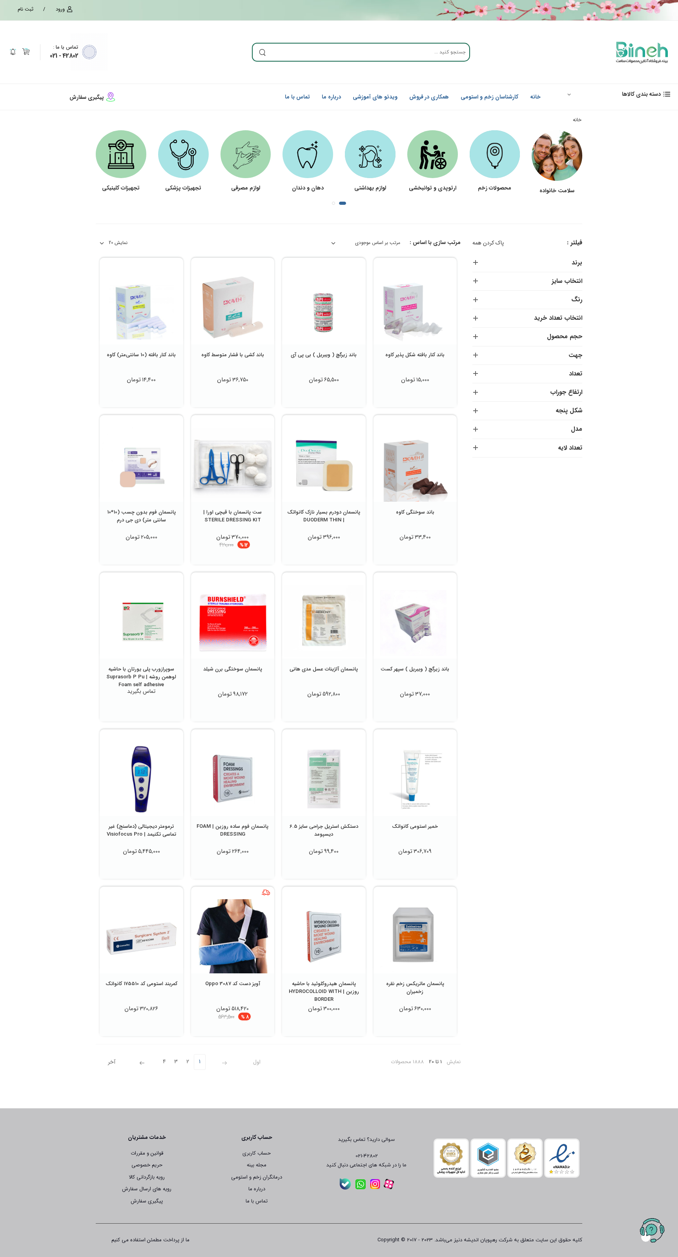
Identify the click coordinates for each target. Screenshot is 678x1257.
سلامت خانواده (556, 190)
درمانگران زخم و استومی (256, 1177)
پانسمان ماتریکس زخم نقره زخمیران (415, 988)
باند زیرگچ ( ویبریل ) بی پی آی (324, 355)
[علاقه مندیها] (429, 335)
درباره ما (331, 97)
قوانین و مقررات (147, 1153)
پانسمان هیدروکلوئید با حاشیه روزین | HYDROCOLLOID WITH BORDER (324, 992)
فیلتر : (574, 243)
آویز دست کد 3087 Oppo (232, 984)
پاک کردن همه (488, 243)
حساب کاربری (256, 1153)
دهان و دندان (308, 188)
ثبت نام (25, 9)
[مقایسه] (415, 335)
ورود (60, 9)
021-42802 (366, 1156)
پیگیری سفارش (86, 97)
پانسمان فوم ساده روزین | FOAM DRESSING (232, 830)
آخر (111, 1062)
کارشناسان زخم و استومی (489, 97)
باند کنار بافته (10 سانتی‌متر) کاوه (141, 355)
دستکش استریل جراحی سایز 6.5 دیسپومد (324, 830)
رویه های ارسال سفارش (146, 1189)
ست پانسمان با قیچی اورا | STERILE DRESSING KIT (232, 516)
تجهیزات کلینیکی (121, 188)
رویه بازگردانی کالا (147, 1177)
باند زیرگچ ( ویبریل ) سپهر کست (415, 669)
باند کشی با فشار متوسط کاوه (232, 355)
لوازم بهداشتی (370, 188)
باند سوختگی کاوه (415, 512)
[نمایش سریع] (401, 335)
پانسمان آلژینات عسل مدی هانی (324, 669)
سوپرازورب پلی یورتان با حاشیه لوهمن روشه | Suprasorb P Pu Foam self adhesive (141, 677)
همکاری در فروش (429, 97)
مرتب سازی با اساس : (435, 243)
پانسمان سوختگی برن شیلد (232, 669)
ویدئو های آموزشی (375, 97)
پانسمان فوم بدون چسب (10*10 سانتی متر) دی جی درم (141, 516)
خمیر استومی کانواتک (415, 826)
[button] (615, 94)
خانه (535, 97)
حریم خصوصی (146, 1165)
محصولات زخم (494, 188)
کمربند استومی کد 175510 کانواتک (141, 984)
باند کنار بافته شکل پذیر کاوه (415, 355)
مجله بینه (256, 1165)
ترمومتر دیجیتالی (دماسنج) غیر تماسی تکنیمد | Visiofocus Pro (141, 830)
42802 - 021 (64, 56)
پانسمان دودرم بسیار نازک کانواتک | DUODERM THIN (323, 516)
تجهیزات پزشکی (183, 188)
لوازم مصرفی (245, 188)
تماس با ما (65, 47)
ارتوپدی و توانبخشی (432, 188)
